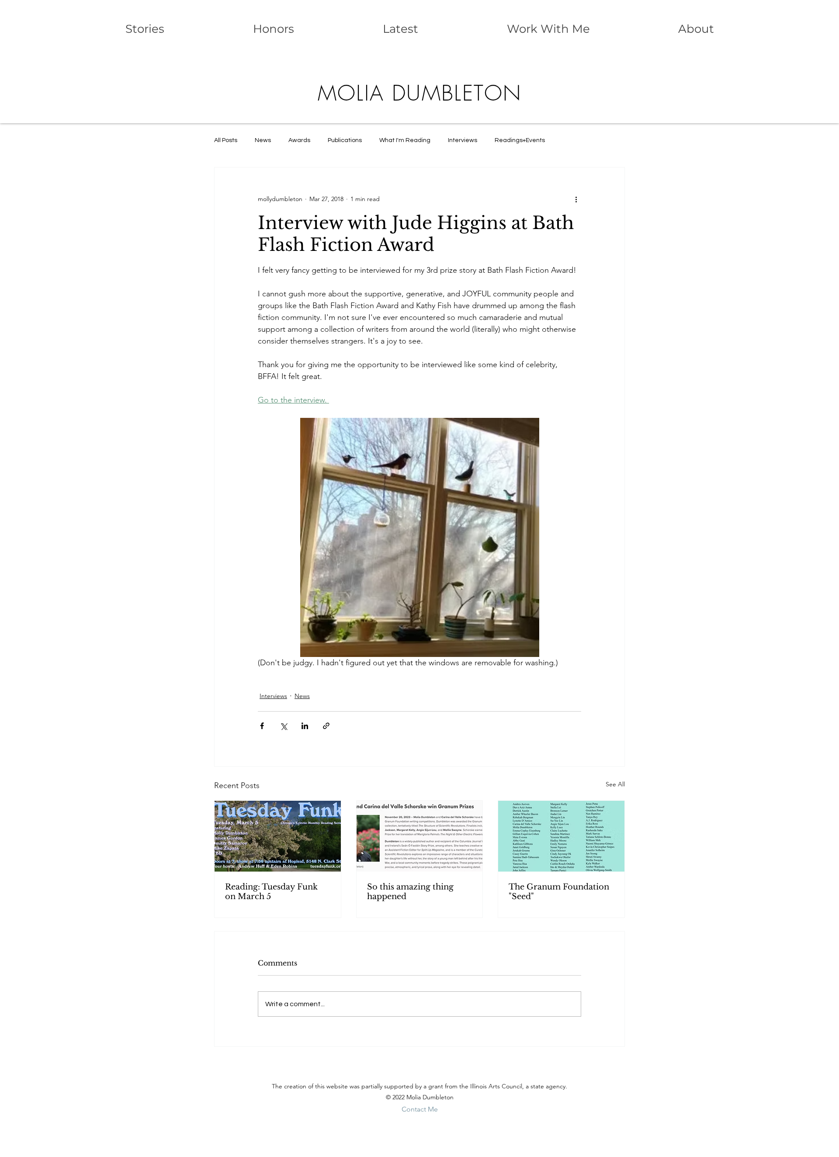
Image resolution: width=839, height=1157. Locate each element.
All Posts (225, 140)
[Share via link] (326, 726)
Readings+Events (520, 140)
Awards (299, 140)
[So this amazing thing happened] (420, 836)
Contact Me (420, 1109)
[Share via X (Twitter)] (283, 726)
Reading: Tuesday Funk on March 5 (271, 891)
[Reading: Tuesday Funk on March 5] (278, 836)
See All (615, 784)
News (263, 140)
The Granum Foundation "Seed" (559, 891)
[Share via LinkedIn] (305, 726)
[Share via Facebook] (262, 726)
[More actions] (576, 199)
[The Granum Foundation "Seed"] (561, 836)
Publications (345, 140)
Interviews (462, 140)
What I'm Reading (404, 140)
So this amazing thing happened (410, 891)
